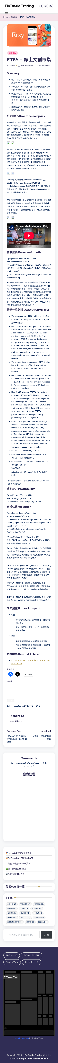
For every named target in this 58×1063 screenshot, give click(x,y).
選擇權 (30, 922)
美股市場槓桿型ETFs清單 (19, 863)
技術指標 (11, 913)
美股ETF (25, 918)
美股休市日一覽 (15, 886)
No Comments (43, 65)
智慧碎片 (11, 918)
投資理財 (25, 913)
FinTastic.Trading (19, 6)
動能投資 (11, 908)
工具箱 (24, 908)
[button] (16, 721)
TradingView (12, 962)
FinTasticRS (11, 955)
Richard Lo (17, 716)
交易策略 (39, 904)
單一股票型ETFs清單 (17, 868)
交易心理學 (25, 904)
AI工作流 (11, 904)
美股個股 (12, 53)
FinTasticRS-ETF (31, 955)
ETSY (10, 700)
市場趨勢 (36, 908)
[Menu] (6, 12)
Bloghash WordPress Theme (33, 1058)
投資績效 (38, 913)
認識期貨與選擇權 (14, 922)
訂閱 (46, 934)
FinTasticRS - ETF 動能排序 (20, 858)
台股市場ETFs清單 (16, 874)
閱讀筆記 (42, 922)
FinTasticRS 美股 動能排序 (19, 853)
